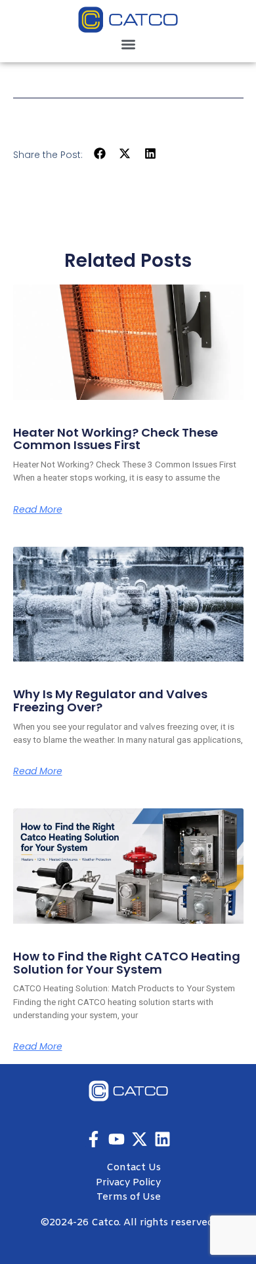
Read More (37, 509)
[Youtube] (116, 1139)
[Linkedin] (162, 1139)
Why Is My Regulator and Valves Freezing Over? (110, 700)
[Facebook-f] (93, 1139)
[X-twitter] (139, 1139)
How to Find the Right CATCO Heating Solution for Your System (126, 963)
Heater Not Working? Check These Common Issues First (115, 439)
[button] (128, 44)
